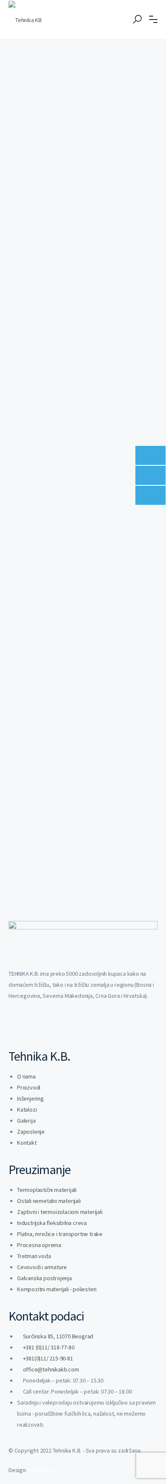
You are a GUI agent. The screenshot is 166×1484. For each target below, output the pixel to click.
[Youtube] (64, 1027)
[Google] (86, 1027)
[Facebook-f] (41, 1027)
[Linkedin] (19, 1027)
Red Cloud (40, 1470)
